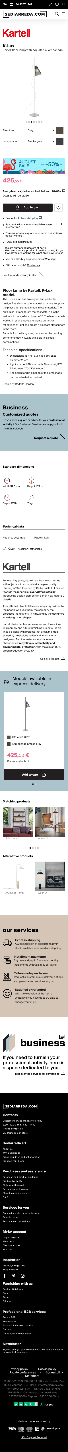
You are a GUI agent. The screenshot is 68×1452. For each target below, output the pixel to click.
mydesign (14, 1266)
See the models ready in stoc (20, 275)
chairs (14, 624)
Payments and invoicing (16, 1189)
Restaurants (9, 1321)
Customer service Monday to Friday (22, 1121)
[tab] (26, 122)
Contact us (33, 265)
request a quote (24, 233)
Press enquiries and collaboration (21, 1157)
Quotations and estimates (17, 1334)
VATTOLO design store (15, 1133)
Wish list (7, 1250)
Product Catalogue (13, 1289)
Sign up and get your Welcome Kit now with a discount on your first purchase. (33, 1351)
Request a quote (46, 438)
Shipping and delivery (15, 1193)
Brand (6, 1293)
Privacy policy (19, 1369)
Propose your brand (14, 1161)
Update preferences (22, 1372)
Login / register (11, 1237)
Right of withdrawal (13, 1185)
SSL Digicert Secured (34, 1437)
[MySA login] (51, 4)
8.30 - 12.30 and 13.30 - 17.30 (19, 1125)
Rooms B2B (9, 1317)
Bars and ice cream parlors (18, 1325)
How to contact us (13, 1129)
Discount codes (11, 1245)
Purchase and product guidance (20, 1177)
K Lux (11, 548)
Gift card (7, 1301)
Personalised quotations (16, 1221)
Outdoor (7, 1329)
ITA (5, 4)
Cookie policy (47, 1369)
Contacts (10, 1115)
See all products (49, 659)
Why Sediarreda (11, 1153)
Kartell (43, 248)
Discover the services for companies (37, 1074)
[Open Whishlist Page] (57, 4)
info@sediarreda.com (50, 1385)
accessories (35, 624)
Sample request (11, 1217)
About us (8, 1149)
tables (23, 624)
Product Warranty (12, 1181)
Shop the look (10, 1270)
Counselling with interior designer (21, 1213)
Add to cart (31, 207)
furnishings (54, 624)
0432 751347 (24, 4)
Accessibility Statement (44, 1374)
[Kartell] (34, 32)
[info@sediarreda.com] (11, 4)
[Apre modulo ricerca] (57, 14)
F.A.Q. (6, 1197)
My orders (8, 1241)
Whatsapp (50, 259)
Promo (6, 1297)
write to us (57, 253)
